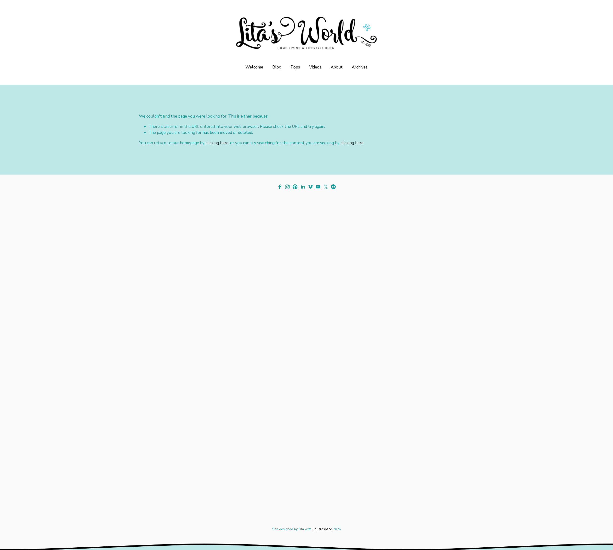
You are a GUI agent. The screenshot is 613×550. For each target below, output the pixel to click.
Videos (315, 67)
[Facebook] (279, 186)
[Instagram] (287, 186)
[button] (181, 288)
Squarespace (322, 529)
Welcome (254, 67)
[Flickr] (333, 186)
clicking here (216, 143)
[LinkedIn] (302, 186)
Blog (276, 67)
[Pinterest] (295, 186)
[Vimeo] (310, 186)
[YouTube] (318, 186)
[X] (325, 186)
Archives (360, 67)
